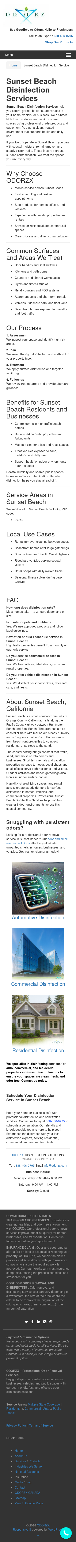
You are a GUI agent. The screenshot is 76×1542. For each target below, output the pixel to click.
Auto (46, 1408)
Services (20, 1461)
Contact (20, 1487)
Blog (28, 1482)
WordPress (55, 1529)
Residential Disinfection (38, 1050)
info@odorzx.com (55, 1165)
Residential (13, 1408)
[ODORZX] (26, 15)
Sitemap (20, 1498)
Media (19, 1482)
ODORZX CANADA (27, 1492)
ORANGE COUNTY (35, 1159)
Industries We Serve (28, 1466)
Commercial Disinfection (38, 983)
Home (14, 65)
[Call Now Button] (66, 1533)
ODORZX (17, 1155)
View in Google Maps (29, 1503)
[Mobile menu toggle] (68, 54)
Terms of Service (41, 1425)
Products (35, 1461)
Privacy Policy (16, 1425)
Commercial (33, 1408)
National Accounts (27, 1471)
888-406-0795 (55, 1121)
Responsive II (22, 1529)
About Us (21, 1456)
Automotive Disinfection (38, 917)
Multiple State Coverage (44, 1404)
